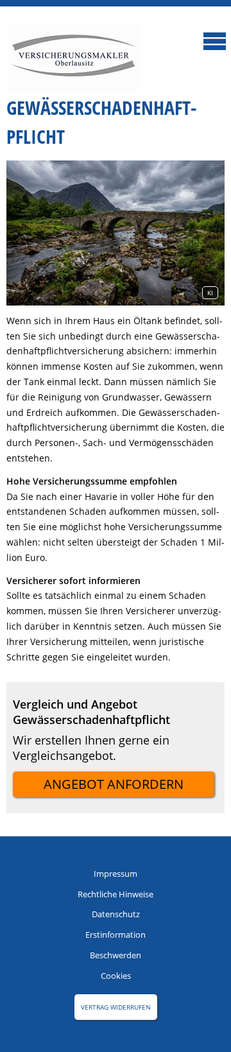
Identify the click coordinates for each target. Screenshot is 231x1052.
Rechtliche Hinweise (115, 894)
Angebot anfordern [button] (114, 784)
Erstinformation (115, 934)
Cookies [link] (116, 975)
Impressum (115, 873)
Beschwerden (115, 955)
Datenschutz (116, 914)
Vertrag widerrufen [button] (116, 1007)
